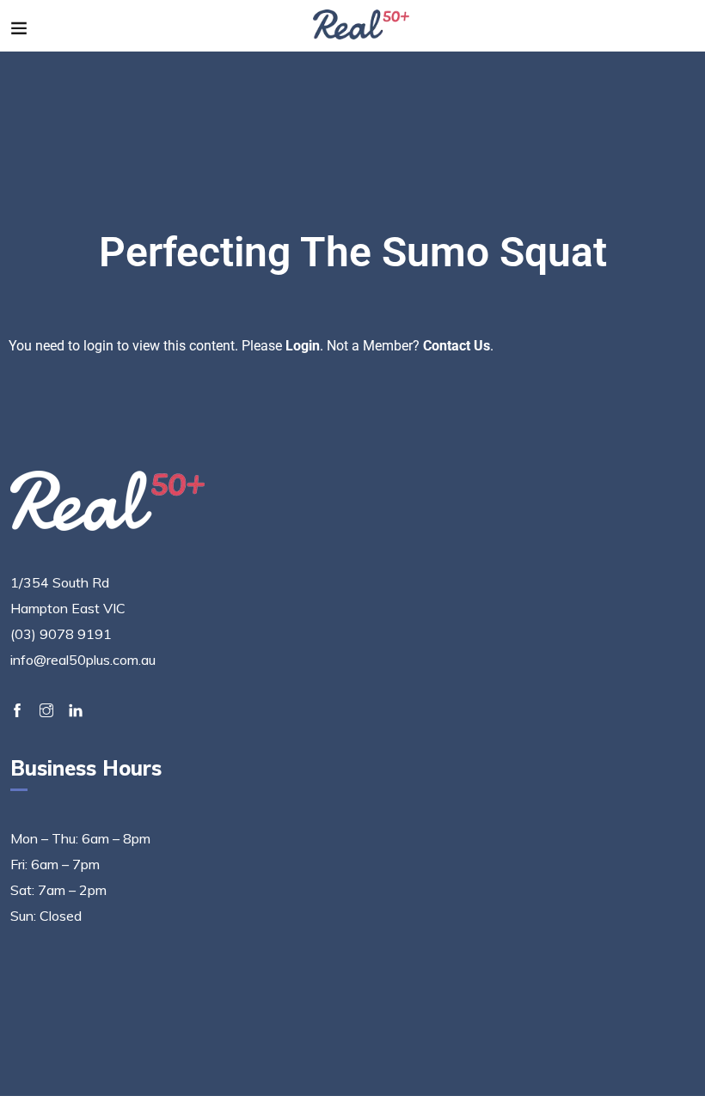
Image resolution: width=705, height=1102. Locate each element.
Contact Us (456, 346)
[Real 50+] (361, 25)
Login (302, 346)
